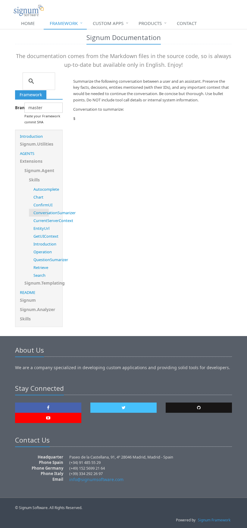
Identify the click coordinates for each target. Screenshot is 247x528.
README (27, 292)
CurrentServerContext (41, 220)
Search (39, 275)
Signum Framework (214, 520)
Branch (17, 107)
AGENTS (27, 153)
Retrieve (40, 267)
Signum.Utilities (36, 144)
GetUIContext (41, 236)
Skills (34, 180)
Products (150, 23)
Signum (28, 300)
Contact (187, 23)
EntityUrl (41, 228)
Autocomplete (41, 189)
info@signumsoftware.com (96, 479)
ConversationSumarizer (41, 212)
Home (28, 23)
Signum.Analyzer (37, 309)
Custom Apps (108, 23)
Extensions (31, 161)
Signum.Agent (39, 170)
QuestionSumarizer (41, 259)
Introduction (31, 136)
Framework (64, 23)
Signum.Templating (41, 283)
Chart (38, 197)
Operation (41, 252)
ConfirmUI (41, 205)
